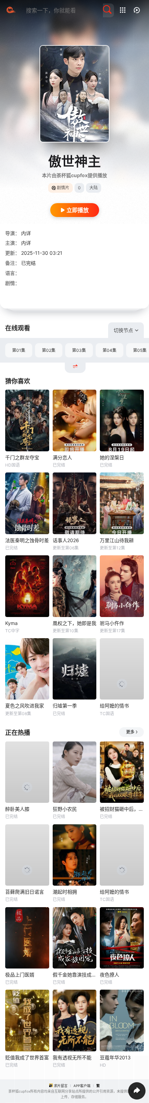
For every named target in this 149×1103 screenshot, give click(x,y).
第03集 (79, 350)
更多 (130, 732)
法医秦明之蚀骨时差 (27, 540)
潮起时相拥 (65, 892)
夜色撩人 (109, 975)
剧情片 (63, 187)
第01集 (18, 350)
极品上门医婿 (19, 975)
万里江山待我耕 (117, 540)
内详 (26, 233)
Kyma (11, 623)
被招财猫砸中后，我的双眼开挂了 (122, 809)
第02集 (48, 350)
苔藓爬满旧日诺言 (24, 892)
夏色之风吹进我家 (24, 706)
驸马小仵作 (112, 623)
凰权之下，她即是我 (74, 623)
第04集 (109, 350)
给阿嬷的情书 (114, 706)
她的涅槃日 (112, 457)
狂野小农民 (65, 809)
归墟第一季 (65, 706)
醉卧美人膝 (17, 809)
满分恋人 (62, 457)
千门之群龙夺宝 (22, 457)
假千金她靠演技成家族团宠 (75, 975)
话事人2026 (66, 540)
